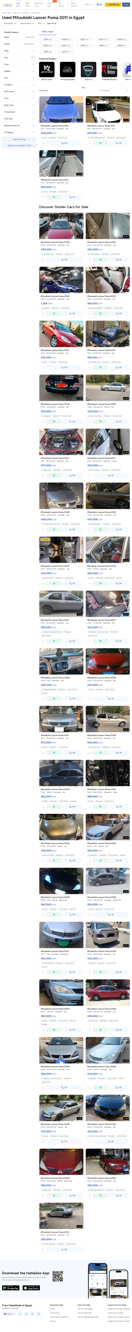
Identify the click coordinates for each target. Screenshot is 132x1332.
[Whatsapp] (100, 143)
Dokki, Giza (93, 1021)
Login (126, 4)
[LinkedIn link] (32, 1314)
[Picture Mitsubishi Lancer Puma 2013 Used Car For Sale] (61, 935)
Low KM (119, 578)
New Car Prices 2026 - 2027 (19, 145)
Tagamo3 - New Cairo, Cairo (52, 632)
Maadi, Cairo (47, 470)
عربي (100, 4)
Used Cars (18, 4)
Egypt (9, 1314)
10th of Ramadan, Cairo (97, 138)
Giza (45, 138)
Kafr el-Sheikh (95, 470)
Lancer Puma (63, 138)
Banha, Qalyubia (95, 524)
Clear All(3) (51, 23)
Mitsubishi (52, 138)
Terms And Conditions (59, 1317)
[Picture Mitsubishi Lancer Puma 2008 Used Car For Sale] (61, 773)
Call (65, 143)
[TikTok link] (26, 1314)
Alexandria (47, 416)
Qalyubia (93, 1078)
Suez (45, 909)
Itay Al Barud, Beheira (97, 1190)
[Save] (80, 99)
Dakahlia (46, 308)
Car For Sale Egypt (85, 1309)
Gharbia (92, 963)
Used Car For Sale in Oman (118, 1321)
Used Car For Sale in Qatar (118, 1317)
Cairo (45, 192)
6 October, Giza (95, 362)
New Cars (27, 4)
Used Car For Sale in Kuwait (119, 1309)
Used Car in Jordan (115, 1313)
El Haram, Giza (48, 254)
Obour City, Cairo (95, 416)
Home (52, 1309)
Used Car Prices (19, 139)
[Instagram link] (39, 1314)
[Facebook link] (20, 1314)
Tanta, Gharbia (94, 254)
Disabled (44, 1024)
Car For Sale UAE (84, 1313)
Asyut (46, 801)
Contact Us (54, 1313)
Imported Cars (39, 4)
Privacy (53, 1321)
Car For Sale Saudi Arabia (88, 1317)
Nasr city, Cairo (95, 747)
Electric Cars (52, 4)
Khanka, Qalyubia (49, 1244)
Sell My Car (114, 4)
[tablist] (84, 32)
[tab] (47, 32)
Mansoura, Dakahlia (96, 308)
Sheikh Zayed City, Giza (51, 524)
